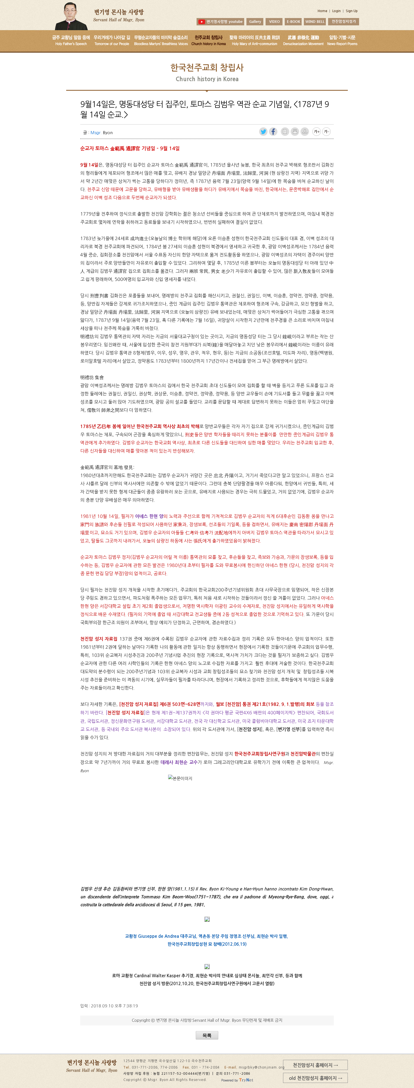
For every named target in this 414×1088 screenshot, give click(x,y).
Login (336, 11)
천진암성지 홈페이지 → (315, 1065)
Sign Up (352, 11)
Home (322, 11)
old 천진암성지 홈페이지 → (315, 1078)
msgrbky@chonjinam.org (262, 1067)
